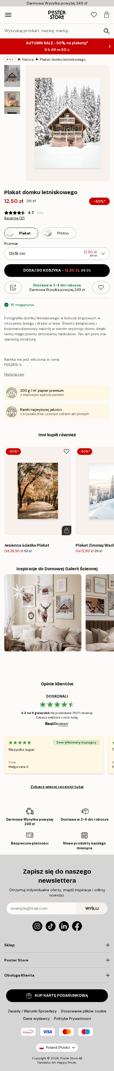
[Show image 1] (12, 76)
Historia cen (14, 374)
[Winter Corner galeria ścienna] (42, 612)
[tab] (93, 15)
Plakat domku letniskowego (63, 59)
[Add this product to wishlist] (101, 287)
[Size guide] (13, 287)
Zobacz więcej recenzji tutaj (57, 786)
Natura (28, 59)
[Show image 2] (12, 102)
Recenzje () (14, 218)
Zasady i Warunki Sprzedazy (32, 1011)
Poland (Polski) (58, 1047)
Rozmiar (11, 243)
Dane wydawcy (36, 1018)
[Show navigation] (8, 15)
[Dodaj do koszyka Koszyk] (66, 530)
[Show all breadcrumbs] (10, 59)
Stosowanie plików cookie (83, 1011)
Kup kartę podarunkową (61, 995)
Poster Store (69, 1058)
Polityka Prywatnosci (72, 1018)
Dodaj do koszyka (57, 270)
